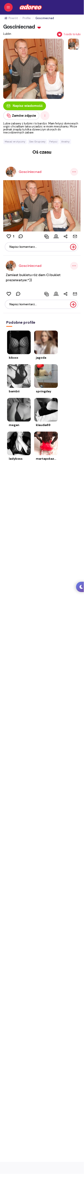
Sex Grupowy (37, 141)
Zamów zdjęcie (24, 115)
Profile (27, 18)
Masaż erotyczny (15, 141)
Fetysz (53, 141)
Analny (65, 141)
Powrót (13, 18)
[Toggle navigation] (8, 7)
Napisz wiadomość (28, 106)
